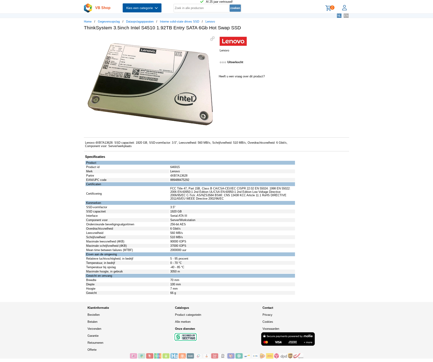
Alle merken (183, 321)
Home (88, 21)
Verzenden (94, 328)
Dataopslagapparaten (140, 21)
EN (346, 15)
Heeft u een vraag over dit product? (242, 76)
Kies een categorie (140, 8)
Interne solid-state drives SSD (179, 21)
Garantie (93, 335)
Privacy (267, 314)
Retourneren (95, 342)
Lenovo (210, 21)
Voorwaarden (271, 328)
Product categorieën (188, 314)
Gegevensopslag (109, 21)
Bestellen (94, 314)
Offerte (92, 349)
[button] (212, 38)
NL (339, 15)
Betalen (92, 321)
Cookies (268, 321)
